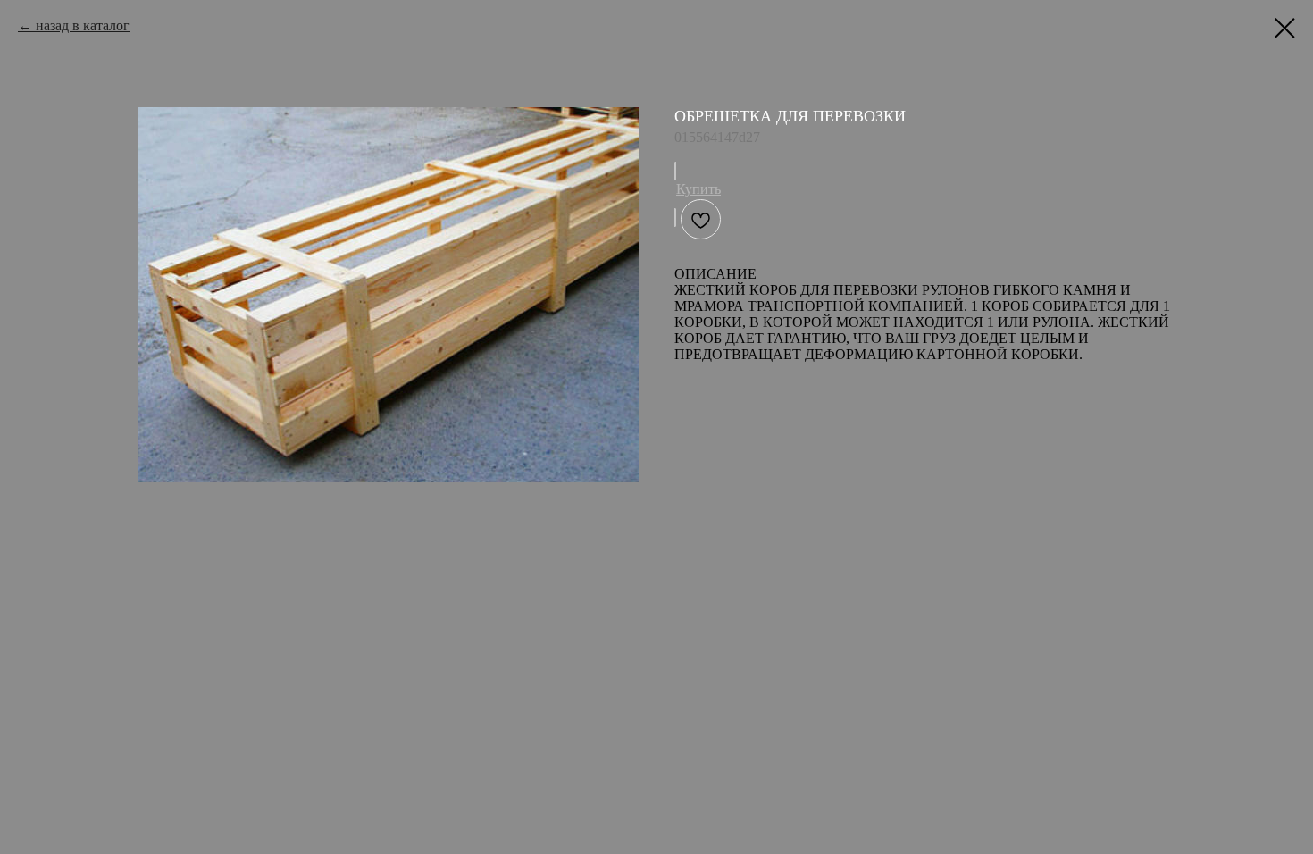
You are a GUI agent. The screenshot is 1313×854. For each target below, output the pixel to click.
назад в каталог (83, 25)
